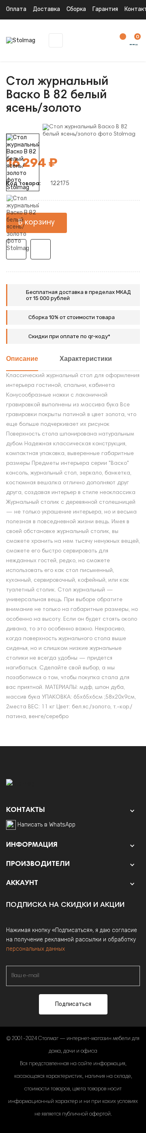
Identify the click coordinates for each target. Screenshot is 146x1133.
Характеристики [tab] (86, 359)
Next (22, 128)
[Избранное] (119, 40)
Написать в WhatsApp (46, 824)
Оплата (16, 9)
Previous (22, 258)
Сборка (76, 9)
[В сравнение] (40, 249)
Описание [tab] (22, 359)
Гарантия (105, 9)
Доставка (46, 9)
